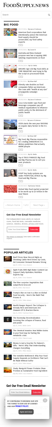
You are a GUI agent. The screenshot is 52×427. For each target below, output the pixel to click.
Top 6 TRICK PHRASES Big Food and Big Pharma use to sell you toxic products (31, 160)
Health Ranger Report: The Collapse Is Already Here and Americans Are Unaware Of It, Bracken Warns (29, 307)
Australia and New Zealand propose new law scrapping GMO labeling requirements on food (32, 55)
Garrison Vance (28, 313)
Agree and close (26, 412)
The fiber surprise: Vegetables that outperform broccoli (28, 283)
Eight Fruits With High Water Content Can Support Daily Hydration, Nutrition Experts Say (30, 272)
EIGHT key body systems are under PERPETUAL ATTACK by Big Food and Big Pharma (32, 175)
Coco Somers (27, 265)
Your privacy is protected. (15, 236)
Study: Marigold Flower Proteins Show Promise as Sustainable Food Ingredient (30, 369)
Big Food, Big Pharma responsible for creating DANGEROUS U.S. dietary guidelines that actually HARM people (32, 143)
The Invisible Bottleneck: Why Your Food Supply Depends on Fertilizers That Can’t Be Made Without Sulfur (30, 358)
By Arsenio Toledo (34, 186)
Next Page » (39, 205)
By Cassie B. (32, 50)
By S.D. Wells (33, 65)
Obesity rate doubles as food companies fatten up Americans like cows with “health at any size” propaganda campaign (32, 88)
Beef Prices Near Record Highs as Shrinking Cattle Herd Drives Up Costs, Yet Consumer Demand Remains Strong (29, 259)
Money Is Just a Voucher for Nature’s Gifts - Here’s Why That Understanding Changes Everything (29, 345)
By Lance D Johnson (34, 29)
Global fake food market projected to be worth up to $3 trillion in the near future (33, 191)
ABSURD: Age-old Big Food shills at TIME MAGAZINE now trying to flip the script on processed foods (33, 71)
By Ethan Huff (32, 81)
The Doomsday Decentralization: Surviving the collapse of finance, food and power (29, 320)
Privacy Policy (21, 406)
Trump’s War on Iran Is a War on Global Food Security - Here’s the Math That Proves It (30, 295)
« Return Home (13, 205)
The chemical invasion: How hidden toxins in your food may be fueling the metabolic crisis (30, 332)
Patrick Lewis (27, 338)
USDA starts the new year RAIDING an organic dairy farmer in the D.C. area (33, 125)
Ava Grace (26, 288)
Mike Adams (27, 300)
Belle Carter (27, 325)
